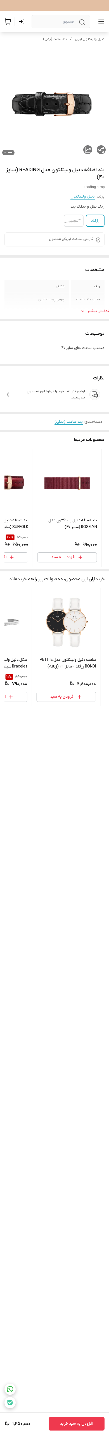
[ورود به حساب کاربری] (22, 21)
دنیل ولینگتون (82, 196)
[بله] (10, 1402)
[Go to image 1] (10, 152)
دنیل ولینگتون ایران (90, 39)
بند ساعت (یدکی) (55, 39)
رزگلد (95, 220)
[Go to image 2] (5, 152)
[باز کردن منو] (100, 21)
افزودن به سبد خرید (76, 1423)
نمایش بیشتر (98, 311)
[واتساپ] (10, 1389)
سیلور (74, 220)
